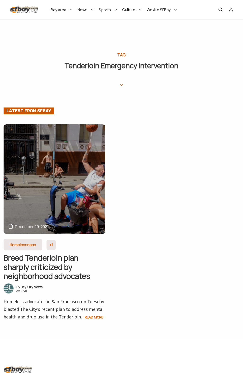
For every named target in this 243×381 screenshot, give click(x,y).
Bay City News (32, 287)
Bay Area (58, 9)
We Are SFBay (159, 9)
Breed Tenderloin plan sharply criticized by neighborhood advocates (47, 267)
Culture (128, 9)
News (82, 9)
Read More (94, 317)
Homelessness (23, 244)
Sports (105, 9)
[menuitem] (60, 11)
